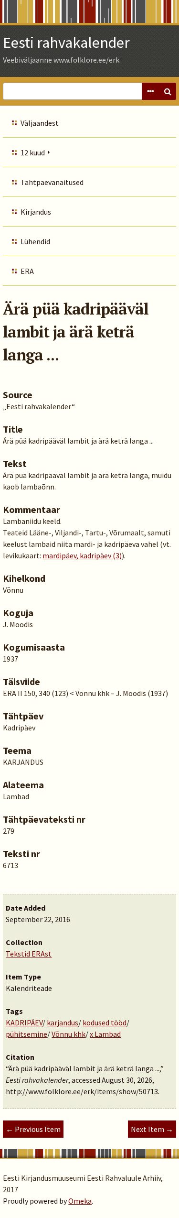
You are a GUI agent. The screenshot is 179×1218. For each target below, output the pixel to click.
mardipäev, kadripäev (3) (82, 555)
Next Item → (152, 1129)
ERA (27, 271)
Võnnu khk (68, 1034)
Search (167, 91)
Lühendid (35, 241)
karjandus (62, 1022)
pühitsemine (26, 1034)
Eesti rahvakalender (66, 42)
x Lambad (105, 1034)
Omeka (80, 1201)
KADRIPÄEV (24, 1022)
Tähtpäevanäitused (52, 182)
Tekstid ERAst (29, 953)
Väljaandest (40, 123)
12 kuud (33, 152)
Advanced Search (150, 91)
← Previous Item (33, 1129)
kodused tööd (104, 1022)
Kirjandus (36, 212)
